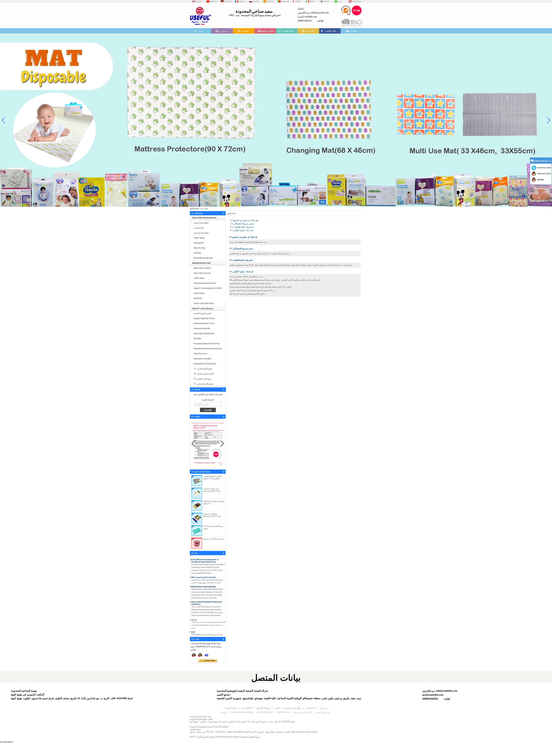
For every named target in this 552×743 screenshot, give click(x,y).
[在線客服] (193, 655)
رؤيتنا (193, 628)
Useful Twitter (283, 712)
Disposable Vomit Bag (202, 359)
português (285, 1)
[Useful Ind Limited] (200, 655)
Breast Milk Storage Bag (203, 258)
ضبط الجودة (288, 31)
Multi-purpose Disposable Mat (203, 570)
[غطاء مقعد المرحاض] (276, 120)
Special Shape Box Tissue (204, 323)
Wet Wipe (197, 253)
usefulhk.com (311, 16)
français (241, 1)
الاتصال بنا (310, 31)
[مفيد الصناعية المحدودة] (200, 26)
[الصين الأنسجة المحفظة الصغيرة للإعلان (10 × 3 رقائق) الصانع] (196, 480)
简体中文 (213, 1)
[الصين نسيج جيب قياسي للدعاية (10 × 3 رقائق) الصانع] (196, 505)
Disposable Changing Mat (204, 334)
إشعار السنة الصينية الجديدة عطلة (203, 561)
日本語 (298, 1)
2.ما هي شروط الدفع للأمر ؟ (242, 223)
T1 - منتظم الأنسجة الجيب (203, 369)
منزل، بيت (204, 209)
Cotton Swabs (199, 238)
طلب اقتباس (330, 31)
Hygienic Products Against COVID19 (208, 288)
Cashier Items (199, 293)
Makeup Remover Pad (201, 263)
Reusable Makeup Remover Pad (206, 344)
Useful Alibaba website (242, 712)
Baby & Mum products (202, 273)
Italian (312, 1)
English (199, 1)
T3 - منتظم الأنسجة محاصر (203, 384)
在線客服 (540, 180)
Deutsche (228, 1)
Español (270, 1)
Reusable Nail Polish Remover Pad (208, 349)
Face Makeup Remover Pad (205, 283)
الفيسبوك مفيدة (322, 712)
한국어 (326, 1)
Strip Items (198, 298)
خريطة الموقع (264, 708)
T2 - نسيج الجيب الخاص (202, 379)
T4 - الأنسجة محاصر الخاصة (204, 374)
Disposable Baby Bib (202, 328)
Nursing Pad (199, 243)
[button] (268, 204)
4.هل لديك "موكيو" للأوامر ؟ (241, 230)
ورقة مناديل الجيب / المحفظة (202, 308)
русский (256, 1)
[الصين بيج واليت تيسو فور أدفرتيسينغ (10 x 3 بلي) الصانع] (196, 518)
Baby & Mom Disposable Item (204, 218)
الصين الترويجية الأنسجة (202, 313)
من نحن (224, 31)
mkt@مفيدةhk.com (320, 12)
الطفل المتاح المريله (201, 223)
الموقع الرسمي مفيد (302, 712)
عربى (340, 1)
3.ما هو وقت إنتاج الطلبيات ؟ (242, 227)
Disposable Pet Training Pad (205, 364)
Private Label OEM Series (204, 303)
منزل (200, 31)
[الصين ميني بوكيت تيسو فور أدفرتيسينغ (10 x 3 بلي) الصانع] (196, 493)
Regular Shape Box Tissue (204, 318)
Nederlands (357, 1)
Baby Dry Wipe (199, 248)
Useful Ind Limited (543, 168)
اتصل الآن (208, 660)
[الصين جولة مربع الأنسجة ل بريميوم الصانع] (196, 543)
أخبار (193, 616)
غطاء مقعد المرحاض (201, 233)
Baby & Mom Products (202, 268)
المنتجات (245, 31)
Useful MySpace (264, 712)
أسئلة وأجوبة (351, 31)
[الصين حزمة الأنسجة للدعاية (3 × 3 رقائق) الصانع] (196, 530)
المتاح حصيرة (198, 228)
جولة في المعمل (267, 31)
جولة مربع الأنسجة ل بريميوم (213, 539)
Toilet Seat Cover (200, 354)
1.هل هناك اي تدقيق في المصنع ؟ (244, 220)
